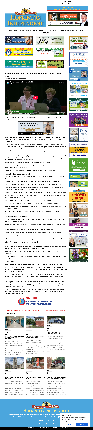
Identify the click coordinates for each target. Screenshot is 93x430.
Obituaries (56, 30)
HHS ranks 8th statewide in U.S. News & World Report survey (35, 337)
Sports (35, 30)
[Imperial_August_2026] (78, 44)
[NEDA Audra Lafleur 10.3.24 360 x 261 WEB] (78, 75)
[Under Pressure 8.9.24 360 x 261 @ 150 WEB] (78, 181)
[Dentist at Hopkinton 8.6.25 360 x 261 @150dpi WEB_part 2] (78, 210)
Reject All (68, 424)
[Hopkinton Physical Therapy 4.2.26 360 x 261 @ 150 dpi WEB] (78, 59)
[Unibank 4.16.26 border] (78, 225)
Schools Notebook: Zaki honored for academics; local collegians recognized (14, 337)
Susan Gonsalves (9, 78)
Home (11, 30)
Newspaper (46, 32)
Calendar (74, 30)
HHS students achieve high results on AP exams (35, 377)
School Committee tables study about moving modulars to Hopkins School (56, 377)
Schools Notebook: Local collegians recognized (14, 377)
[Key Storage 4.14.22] (78, 150)
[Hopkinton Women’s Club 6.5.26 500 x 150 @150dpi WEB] (51, 53)
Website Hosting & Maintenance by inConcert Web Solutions (56, 427)
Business (40, 30)
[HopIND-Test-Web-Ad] (36, 302)
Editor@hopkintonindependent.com (31, 417)
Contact (81, 30)
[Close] (89, 414)
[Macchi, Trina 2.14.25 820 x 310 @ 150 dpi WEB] (36, 128)
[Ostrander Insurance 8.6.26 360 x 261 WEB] (78, 105)
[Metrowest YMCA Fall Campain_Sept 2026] (78, 120)
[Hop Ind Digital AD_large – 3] (78, 135)
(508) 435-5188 (49, 420)
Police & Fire (48, 30)
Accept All (82, 424)
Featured (21, 30)
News (15, 30)
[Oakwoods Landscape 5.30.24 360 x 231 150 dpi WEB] (78, 90)
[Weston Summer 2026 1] (78, 256)
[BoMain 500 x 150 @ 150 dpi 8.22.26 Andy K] (20, 41)
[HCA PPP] (51, 41)
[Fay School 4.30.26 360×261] (78, 165)
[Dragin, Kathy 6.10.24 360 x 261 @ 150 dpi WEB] (78, 241)
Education (28, 30)
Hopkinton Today (66, 30)
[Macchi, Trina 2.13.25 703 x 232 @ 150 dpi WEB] (68, 19)
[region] (75, 420)
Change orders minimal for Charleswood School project (54, 333)
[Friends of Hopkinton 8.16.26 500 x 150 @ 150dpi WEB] (51, 65)
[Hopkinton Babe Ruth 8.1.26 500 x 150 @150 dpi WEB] (20, 53)
